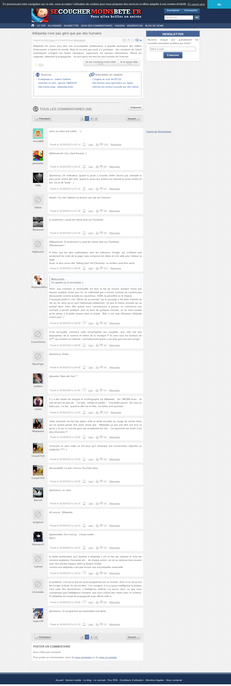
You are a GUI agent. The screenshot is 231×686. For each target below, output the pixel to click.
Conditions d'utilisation (132, 680)
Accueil (59, 680)
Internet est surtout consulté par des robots (115, 86)
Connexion (190, 10)
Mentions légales (155, 680)
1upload (38, 566)
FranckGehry (38, 342)
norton (38, 409)
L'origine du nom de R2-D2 (106, 79)
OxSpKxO (38, 522)
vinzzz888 (38, 141)
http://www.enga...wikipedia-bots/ (55, 86)
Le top (41, 25)
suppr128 (38, 621)
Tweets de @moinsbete (158, 131)
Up (97, 144)
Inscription (173, 10)
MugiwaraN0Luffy (40, 287)
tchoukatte (38, 592)
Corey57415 (38, 456)
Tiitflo (38, 185)
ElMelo (38, 207)
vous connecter (83, 657)
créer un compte (108, 657)
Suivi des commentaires (96, 25)
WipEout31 (38, 251)
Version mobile (73, 680)
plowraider (38, 163)
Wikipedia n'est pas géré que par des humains (66, 33)
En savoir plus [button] (196, 4)
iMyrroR (38, 500)
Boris (54, 279)
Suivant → (133, 118)
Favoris (120, 25)
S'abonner (135, 107)
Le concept (99, 680)
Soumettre (71, 25)
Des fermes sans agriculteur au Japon (112, 83)
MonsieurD (38, 544)
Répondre (116, 144)
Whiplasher (38, 431)
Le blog (87, 680)
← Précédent (43, 118)
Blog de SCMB (154, 25)
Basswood (38, 229)
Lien (90, 144)
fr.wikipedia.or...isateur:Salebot (54, 79)
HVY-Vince (50, 40)
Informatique (79, 40)
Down (101, 144)
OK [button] (219, 4)
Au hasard (54, 25)
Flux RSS (113, 680)
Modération (135, 25)
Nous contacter (174, 680)
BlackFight (38, 364)
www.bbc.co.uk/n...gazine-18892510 (57, 83)
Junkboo (38, 386)
